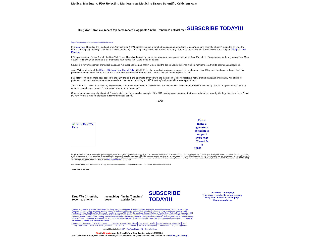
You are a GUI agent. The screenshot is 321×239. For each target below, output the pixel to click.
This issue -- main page (222, 192)
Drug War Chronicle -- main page (222, 197)
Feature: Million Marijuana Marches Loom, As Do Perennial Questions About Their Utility (114, 211)
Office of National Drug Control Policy (117, 70)
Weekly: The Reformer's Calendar (96, 220)
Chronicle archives (222, 200)
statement (80, 47)
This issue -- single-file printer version (222, 195)
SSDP (122, 229)
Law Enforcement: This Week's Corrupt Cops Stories (129, 213)
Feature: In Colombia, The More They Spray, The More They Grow (97, 209)
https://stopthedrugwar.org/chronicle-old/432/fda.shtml (92, 42)
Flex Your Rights (133, 229)
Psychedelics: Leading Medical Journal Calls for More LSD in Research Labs (116, 217)
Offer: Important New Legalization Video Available (168, 211)
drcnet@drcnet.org (114, 160)
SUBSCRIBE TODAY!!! (215, 28)
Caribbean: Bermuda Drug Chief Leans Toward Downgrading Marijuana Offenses (117, 218)
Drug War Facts (151, 229)
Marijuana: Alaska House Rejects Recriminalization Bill (171, 213)
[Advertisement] (160, 15)
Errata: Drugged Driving (159, 218)
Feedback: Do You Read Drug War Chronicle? (90, 213)
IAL (142, 229)
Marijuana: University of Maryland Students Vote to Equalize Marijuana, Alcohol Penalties (106, 215)
